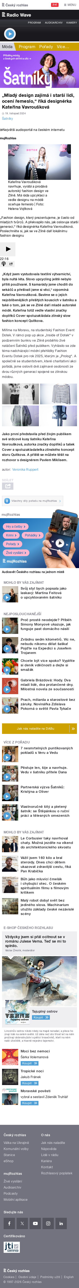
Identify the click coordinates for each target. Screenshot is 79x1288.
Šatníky (7, 119)
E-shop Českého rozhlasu (28, 928)
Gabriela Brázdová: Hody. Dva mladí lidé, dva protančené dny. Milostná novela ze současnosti (47, 684)
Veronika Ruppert (25, 469)
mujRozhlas (11, 515)
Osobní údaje (27, 1277)
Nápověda (49, 1149)
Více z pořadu (17, 742)
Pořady (46, 46)
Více (63, 46)
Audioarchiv (53, 22)
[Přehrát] (7, 249)
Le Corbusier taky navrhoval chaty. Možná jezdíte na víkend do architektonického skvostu (47, 842)
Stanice (9, 1155)
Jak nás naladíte (53, 1143)
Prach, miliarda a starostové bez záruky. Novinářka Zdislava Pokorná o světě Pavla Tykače (48, 704)
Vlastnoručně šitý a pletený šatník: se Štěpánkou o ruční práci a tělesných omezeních (45, 811)
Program (34, 22)
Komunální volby (16, 1149)
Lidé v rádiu (50, 1155)
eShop (8, 1161)
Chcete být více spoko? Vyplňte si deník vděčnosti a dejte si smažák (48, 665)
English (69, 1277)
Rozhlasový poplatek (56, 1173)
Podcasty (11, 1193)
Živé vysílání (14, 553)
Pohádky (31, 535)
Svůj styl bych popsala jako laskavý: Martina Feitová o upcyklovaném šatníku (44, 592)
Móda (7, 46)
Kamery (71, 22)
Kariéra (46, 1161)
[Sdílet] (11, 264)
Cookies (8, 1277)
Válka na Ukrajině (16, 1143)
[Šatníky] (39, 69)
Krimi (9, 535)
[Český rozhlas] (15, 5)
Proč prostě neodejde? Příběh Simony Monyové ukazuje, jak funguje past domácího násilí (46, 624)
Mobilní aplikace (16, 1200)
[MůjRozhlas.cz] (8, 139)
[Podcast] (3, 264)
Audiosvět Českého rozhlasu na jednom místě (33, 572)
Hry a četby (14, 527)
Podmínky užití (50, 1277)
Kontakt (47, 1167)
